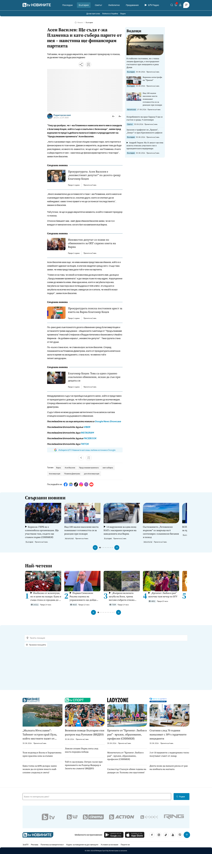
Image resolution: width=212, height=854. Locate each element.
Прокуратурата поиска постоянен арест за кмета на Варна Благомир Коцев (95, 310)
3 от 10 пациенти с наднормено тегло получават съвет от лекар (169, 754)
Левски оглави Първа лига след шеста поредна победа (81, 750)
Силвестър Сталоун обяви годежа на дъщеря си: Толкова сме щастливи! (126, 771)
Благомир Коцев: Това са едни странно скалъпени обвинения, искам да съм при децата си (94, 377)
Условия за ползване (109, 844)
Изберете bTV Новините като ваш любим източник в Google (87, 450)
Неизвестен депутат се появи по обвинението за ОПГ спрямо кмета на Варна (92, 243)
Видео (123, 13)
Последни (67, 5)
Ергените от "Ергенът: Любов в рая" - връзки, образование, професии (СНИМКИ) (127, 734)
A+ (120, 116)
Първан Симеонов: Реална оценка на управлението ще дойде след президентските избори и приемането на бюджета (83, 596)
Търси (182, 796)
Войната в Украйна (110, 13)
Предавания (132, 5)
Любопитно (114, 5)
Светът (98, 5)
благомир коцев (54, 474)
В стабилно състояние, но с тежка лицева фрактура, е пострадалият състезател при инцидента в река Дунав (142, 63)
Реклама (34, 844)
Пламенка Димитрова (72, 474)
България (84, 5)
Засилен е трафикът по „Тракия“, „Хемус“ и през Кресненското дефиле (144, 131)
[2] (176, 5)
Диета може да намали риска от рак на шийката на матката (169, 767)
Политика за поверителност (52, 844)
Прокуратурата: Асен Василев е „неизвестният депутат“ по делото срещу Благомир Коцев (94, 175)
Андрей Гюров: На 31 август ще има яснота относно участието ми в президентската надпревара (144, 145)
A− (113, 116)
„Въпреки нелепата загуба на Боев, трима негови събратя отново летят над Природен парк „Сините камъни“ (123, 596)
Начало (80, 22)
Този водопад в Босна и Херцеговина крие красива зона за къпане (42, 754)
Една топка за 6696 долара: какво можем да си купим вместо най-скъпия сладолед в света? (40, 769)
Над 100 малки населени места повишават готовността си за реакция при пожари (152, 99)
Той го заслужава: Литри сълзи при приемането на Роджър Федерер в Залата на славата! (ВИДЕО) (84, 765)
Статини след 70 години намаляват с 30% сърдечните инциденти (168, 734)
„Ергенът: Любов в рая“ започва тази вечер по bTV (162, 594)
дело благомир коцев (91, 474)
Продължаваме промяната (89, 468)
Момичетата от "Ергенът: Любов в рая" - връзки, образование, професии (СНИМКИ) (125, 756)
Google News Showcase (108, 421)
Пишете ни (125, 844)
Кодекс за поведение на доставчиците (82, 844)
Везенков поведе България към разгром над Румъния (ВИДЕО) (84, 732)
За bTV (25, 844)
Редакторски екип (62, 115)
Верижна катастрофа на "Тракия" (152, 78)
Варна (58, 468)
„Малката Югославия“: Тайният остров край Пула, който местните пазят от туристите (40, 735)
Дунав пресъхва (93, 13)
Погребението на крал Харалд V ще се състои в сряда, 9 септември (144, 118)
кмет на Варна (108, 468)
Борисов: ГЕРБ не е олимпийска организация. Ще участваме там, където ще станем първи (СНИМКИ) (42, 532)
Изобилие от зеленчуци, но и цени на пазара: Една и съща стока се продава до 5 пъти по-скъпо (45, 596)
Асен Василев (70, 468)
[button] (95, 547)
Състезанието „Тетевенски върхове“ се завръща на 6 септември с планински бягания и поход (161, 532)
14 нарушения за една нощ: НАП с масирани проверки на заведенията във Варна (120, 530)
